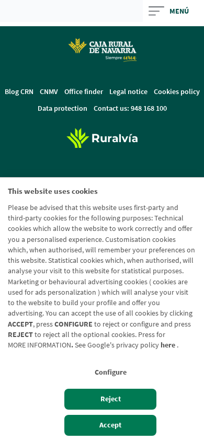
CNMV (49, 91)
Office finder (83, 91)
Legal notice (128, 91)
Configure (111, 372)
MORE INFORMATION (39, 345)
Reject (110, 398)
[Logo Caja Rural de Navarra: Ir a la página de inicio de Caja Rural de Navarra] (102, 50)
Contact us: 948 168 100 (130, 108)
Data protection (62, 108)
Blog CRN (19, 91)
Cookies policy (177, 91)
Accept (110, 425)
